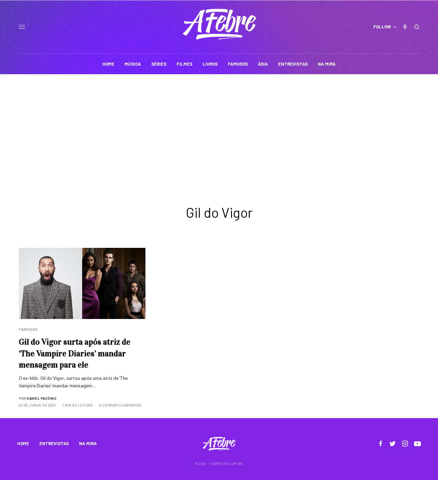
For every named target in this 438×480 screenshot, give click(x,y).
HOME (23, 443)
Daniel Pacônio (41, 398)
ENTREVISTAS (54, 443)
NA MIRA (88, 443)
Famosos (28, 329)
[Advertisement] (219, 125)
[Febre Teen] (219, 24)
